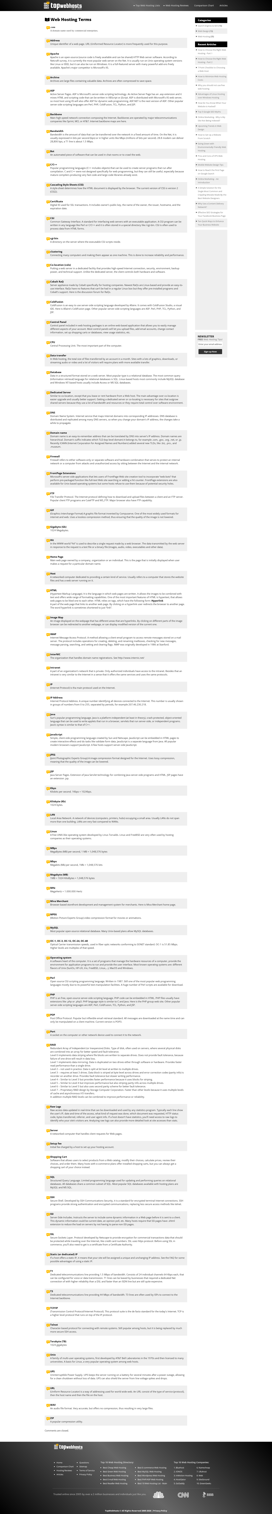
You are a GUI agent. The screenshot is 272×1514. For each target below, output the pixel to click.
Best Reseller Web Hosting (115, 1483)
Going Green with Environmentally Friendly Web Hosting (212, 147)
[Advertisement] (211, 279)
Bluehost (180, 1467)
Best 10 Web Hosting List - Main (152, 1483)
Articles (224, 5)
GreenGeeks (205, 1483)
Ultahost (203, 1471)
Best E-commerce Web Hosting (152, 1467)
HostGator (181, 1479)
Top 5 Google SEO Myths (209, 111)
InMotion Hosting (184, 1475)
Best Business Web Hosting (115, 1475)
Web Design (203, 31)
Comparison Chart (204, 5)
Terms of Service (87, 1470)
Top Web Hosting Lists (148, 5)
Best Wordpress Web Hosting (151, 1475)
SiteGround (204, 1479)
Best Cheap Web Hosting (114, 1467)
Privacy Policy (85, 1474)
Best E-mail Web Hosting (114, 1479)
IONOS (179, 1471)
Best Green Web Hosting (114, 1471)
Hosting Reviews (64, 1470)
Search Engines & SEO (208, 25)
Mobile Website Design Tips (210, 164)
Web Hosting (204, 36)
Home (59, 1462)
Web (201, 1475)
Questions (84, 1462)
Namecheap (204, 1467)
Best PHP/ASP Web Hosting (150, 1479)
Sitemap (83, 1466)
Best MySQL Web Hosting (150, 1471)
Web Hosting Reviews (177, 5)
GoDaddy (180, 1483)
